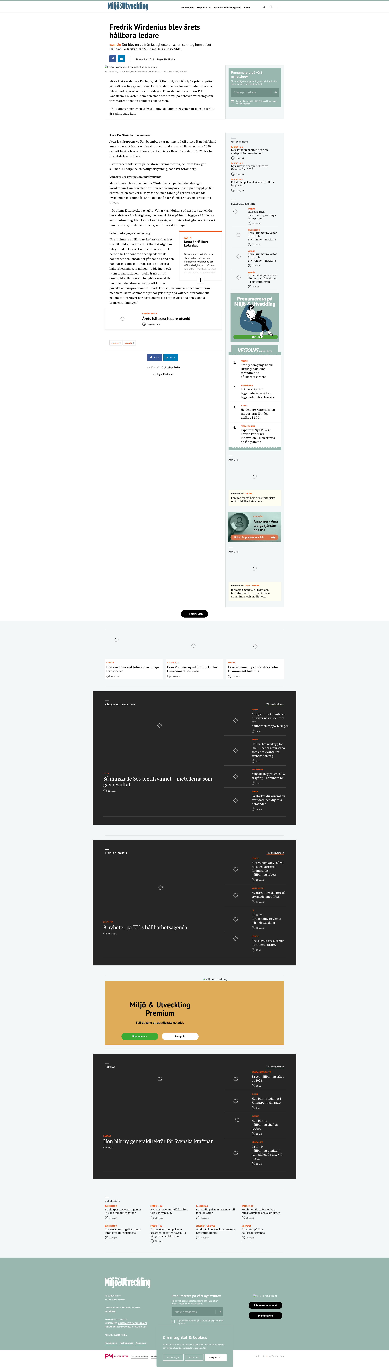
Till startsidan (194, 614)
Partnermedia (126, 1342)
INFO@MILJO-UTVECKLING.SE (132, 1327)
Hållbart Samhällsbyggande (227, 7)
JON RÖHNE (110, 1311)
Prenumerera (187, 7)
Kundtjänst (156, 1356)
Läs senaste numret (265, 1305)
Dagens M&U (204, 7)
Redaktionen (111, 1342)
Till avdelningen (275, 704)
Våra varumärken (139, 1356)
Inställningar (173, 1357)
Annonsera (141, 1342)
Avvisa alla (194, 1357)
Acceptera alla (215, 1357)
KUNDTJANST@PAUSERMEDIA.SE (132, 1323)
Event (247, 7)
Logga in (180, 1036)
